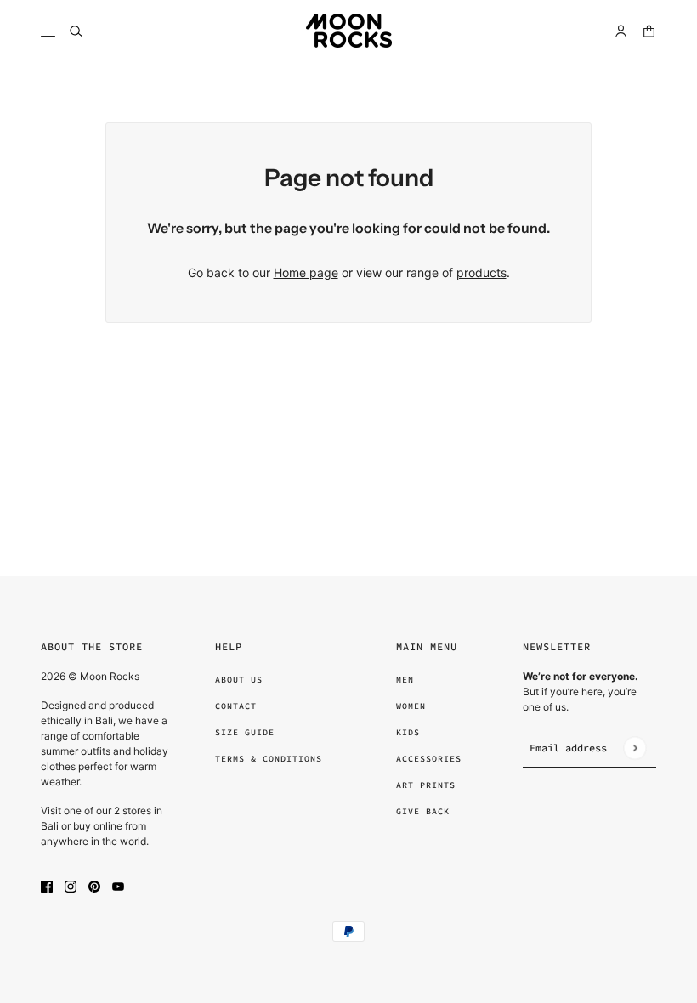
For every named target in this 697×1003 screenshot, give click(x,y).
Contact (236, 705)
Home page (306, 272)
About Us (239, 679)
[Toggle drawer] (48, 31)
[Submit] (634, 747)
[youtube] (118, 885)
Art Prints (426, 784)
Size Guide (245, 732)
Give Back (423, 811)
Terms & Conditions (268, 758)
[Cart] (649, 31)
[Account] (621, 31)
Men (405, 679)
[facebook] (47, 885)
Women (411, 705)
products (481, 272)
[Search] (76, 31)
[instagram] (70, 885)
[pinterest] (94, 885)
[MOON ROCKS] (349, 31)
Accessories (429, 758)
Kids (408, 732)
